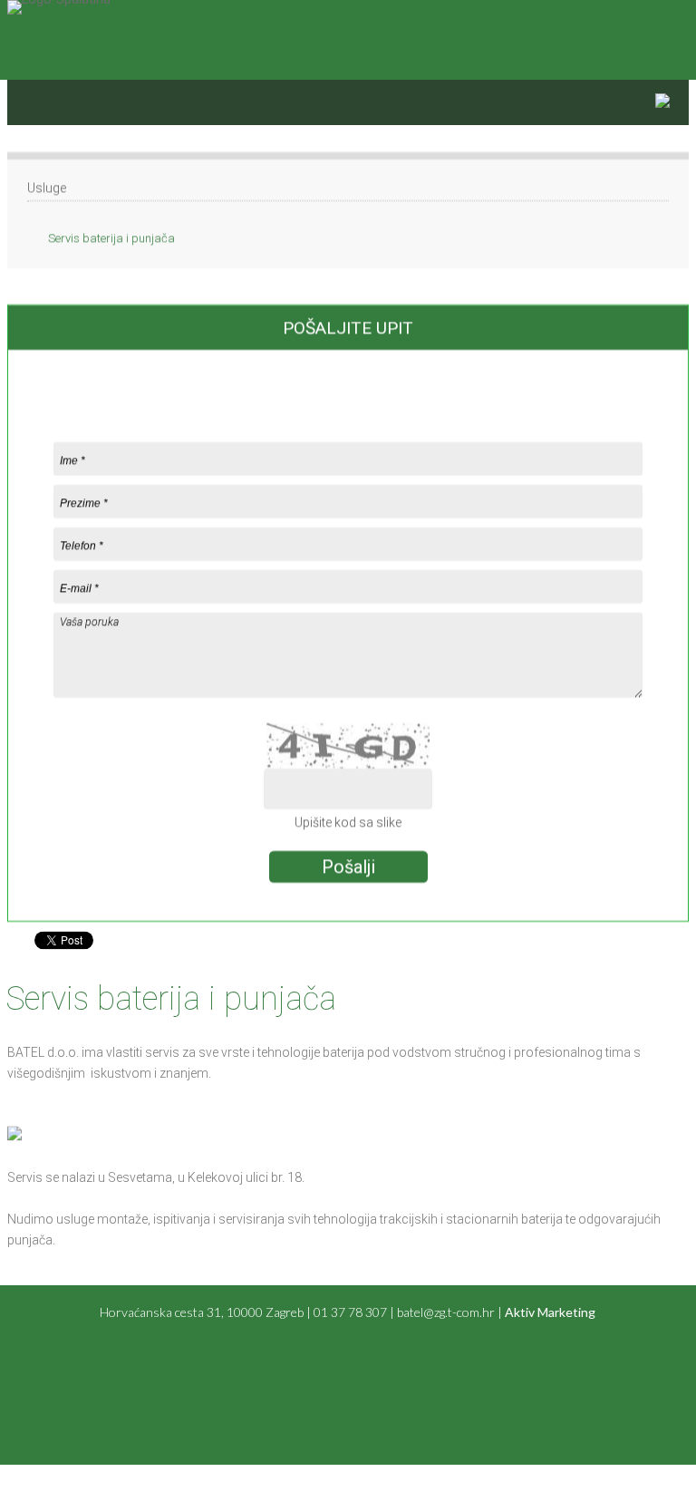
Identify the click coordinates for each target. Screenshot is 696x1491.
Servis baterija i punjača (111, 238)
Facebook (675, 20)
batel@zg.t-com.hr (446, 1312)
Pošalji (348, 866)
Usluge (46, 187)
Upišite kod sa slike (348, 822)
